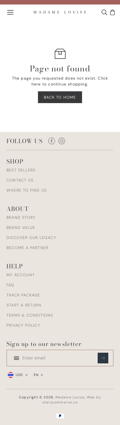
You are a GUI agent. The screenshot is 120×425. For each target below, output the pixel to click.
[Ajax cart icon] (112, 12)
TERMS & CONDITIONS (29, 315)
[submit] (103, 358)
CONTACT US (19, 180)
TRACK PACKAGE (23, 295)
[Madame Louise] (60, 12)
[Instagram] (61, 141)
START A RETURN (23, 305)
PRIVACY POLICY (23, 325)
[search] (104, 12)
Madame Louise (70, 397)
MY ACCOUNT (20, 274)
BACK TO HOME (60, 97)
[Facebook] (51, 141)
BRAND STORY (20, 217)
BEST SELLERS (20, 170)
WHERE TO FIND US (26, 190)
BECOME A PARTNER (27, 247)
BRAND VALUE (20, 227)
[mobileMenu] (10, 12)
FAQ (10, 284)
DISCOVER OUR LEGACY (31, 237)
